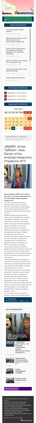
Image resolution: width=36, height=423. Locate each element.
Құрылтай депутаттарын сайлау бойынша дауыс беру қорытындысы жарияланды (16, 39)
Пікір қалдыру (12, 389)
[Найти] (30, 15)
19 (13, 125)
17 (6, 125)
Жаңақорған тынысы (25, 8)
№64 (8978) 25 (12, 93)
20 (17, 125)
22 (25, 125)
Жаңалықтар (12, 299)
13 (17, 122)
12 (13, 122)
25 (9, 128)
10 (6, 122)
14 (21, 122)
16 (29, 122)
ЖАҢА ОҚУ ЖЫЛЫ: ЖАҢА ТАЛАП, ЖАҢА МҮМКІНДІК (16, 70)
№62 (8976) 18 (12, 99)
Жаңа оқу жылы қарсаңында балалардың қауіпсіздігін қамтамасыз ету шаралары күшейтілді (15, 51)
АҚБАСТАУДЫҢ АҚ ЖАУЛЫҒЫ (15, 78)
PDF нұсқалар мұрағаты (18, 88)
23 (29, 125)
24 (6, 128)
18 (9, 125)
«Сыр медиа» (15, 418)
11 (9, 122)
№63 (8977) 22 (12, 96)
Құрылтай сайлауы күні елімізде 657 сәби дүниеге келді (16, 61)
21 (21, 125)
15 (25, 122)
